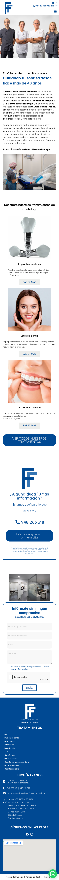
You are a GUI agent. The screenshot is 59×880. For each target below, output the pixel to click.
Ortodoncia (9, 745)
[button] (55, 11)
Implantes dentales (12, 738)
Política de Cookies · (35, 877)
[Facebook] (52, 2)
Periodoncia (9, 748)
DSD (6, 734)
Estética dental (10, 758)
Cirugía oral (9, 755)
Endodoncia (9, 741)
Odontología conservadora (16, 762)
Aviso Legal (49, 877)
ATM (6, 751)
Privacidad (23, 669)
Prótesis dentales (11, 765)
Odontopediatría (11, 769)
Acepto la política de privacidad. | (30, 667)
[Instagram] (56, 2)
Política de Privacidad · (16, 877)
